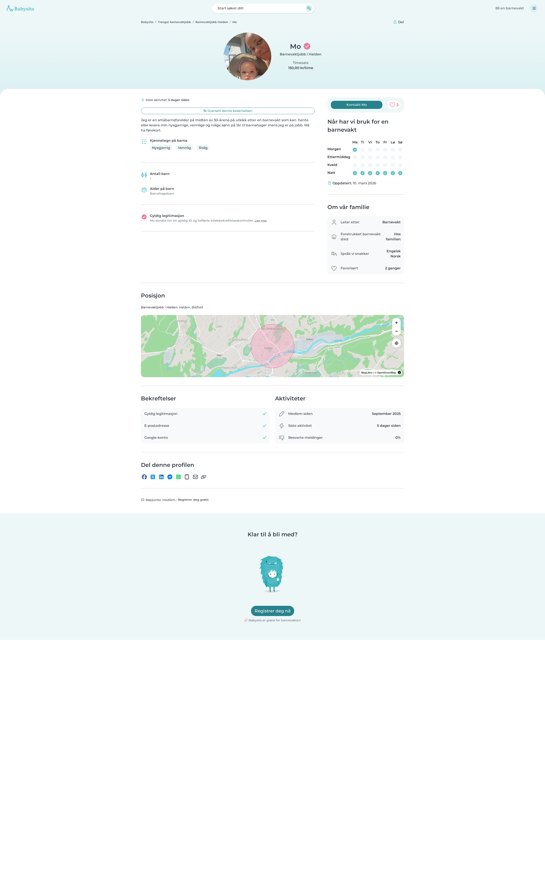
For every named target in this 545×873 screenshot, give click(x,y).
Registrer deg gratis (193, 500)
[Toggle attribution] (399, 372)
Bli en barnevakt (509, 8)
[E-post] (195, 477)
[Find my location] (396, 343)
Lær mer (261, 220)
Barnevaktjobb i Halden (300, 54)
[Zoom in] (396, 322)
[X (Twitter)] (152, 477)
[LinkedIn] (161, 477)
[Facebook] (144, 477)
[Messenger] (169, 477)
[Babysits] (20, 8)
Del (400, 22)
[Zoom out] (396, 331)
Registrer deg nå (273, 610)
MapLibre (367, 372)
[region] (272, 346)
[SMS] (187, 477)
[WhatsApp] (178, 477)
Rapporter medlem (160, 500)
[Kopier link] (204, 477)
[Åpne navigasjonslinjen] (534, 8)
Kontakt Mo (356, 105)
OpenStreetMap (386, 372)
